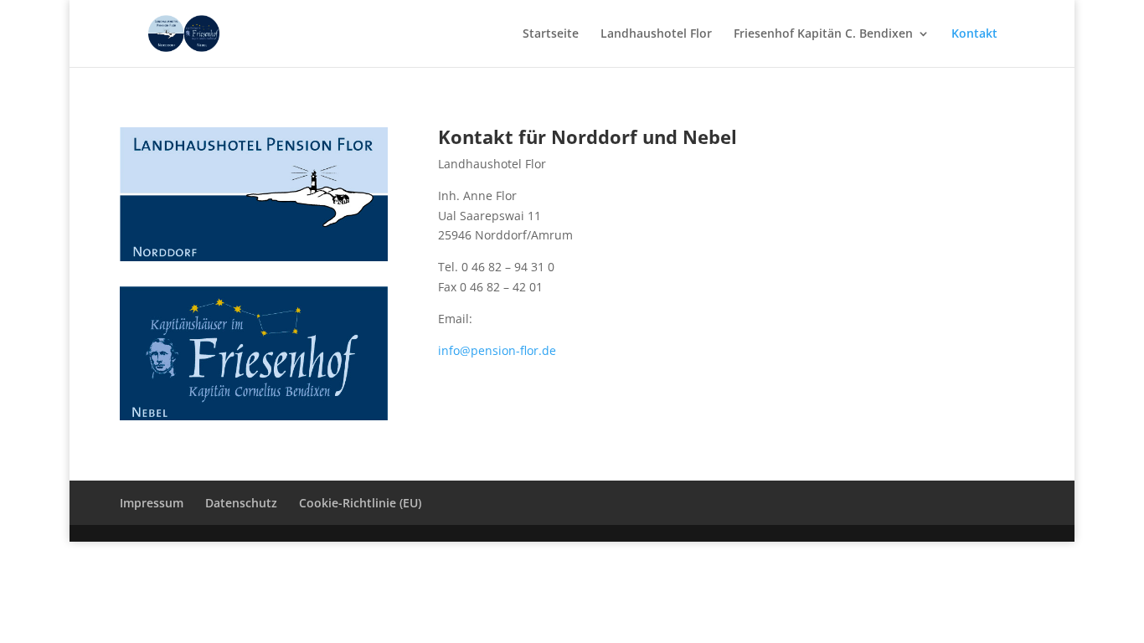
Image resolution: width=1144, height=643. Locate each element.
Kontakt (974, 34)
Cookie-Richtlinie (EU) (360, 503)
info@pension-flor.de (497, 350)
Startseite (551, 34)
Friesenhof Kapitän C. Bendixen (823, 34)
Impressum (151, 503)
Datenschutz (241, 503)
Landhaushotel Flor (656, 34)
